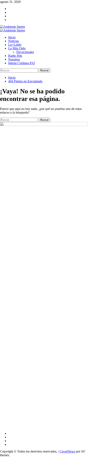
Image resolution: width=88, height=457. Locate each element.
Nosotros (14, 59)
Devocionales (25, 52)
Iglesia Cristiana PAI (21, 63)
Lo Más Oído (17, 48)
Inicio (12, 37)
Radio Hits (15, 55)
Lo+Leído (14, 44)
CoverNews (67, 451)
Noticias (13, 41)
